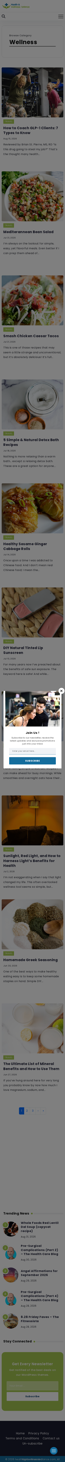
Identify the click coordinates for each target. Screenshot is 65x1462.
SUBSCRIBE (32, 760)
